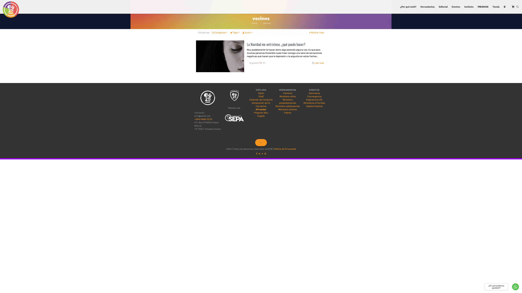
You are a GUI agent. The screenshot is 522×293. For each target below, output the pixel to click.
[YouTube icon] (262, 153)
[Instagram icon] (265, 153)
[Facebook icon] (257, 153)
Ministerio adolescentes (288, 106)
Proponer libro (261, 113)
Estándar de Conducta (261, 99)
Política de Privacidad (285, 149)
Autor (248, 32)
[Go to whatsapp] (515, 286)
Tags (235, 32)
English (261, 116)
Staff (261, 96)
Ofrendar (261, 109)
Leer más (319, 63)
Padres (287, 113)
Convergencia (314, 96)
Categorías (220, 32)
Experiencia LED (314, 99)
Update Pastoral (314, 106)
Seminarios (314, 93)
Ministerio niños (288, 96)
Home (254, 23)
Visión (261, 93)
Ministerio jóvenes (287, 109)
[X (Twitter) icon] (260, 153)
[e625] (11, 9)
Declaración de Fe (261, 103)
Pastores (287, 93)
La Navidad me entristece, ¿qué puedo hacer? (276, 44)
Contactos (261, 106)
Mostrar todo (317, 32)
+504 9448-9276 (203, 119)
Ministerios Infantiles (314, 103)
